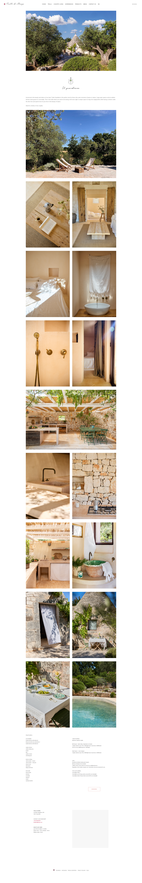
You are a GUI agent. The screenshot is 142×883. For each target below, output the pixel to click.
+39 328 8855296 (37, 820)
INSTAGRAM (64, 870)
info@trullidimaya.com (38, 822)
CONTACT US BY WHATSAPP (40, 819)
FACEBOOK (58, 870)
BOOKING (134, 4)
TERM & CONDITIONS (72, 870)
